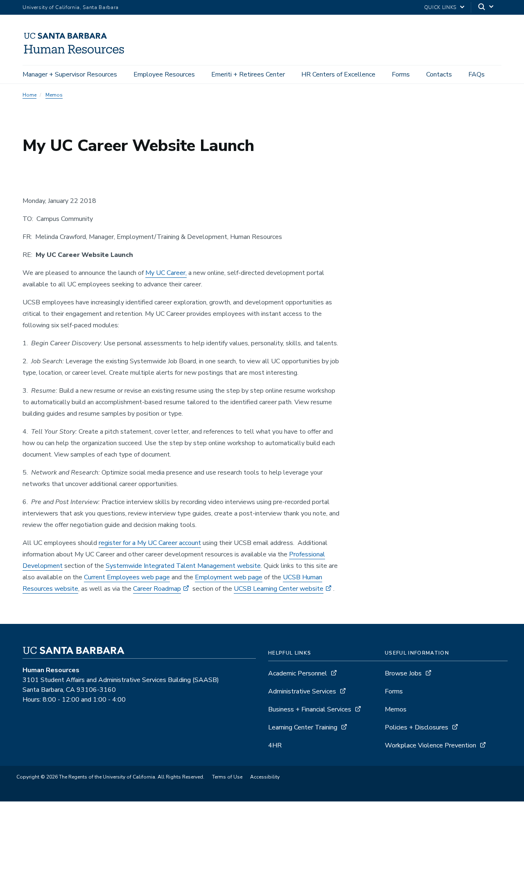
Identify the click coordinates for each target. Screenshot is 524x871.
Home (29, 95)
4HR (275, 745)
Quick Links (440, 7)
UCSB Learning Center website (278, 588)
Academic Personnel (297, 673)
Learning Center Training (302, 727)
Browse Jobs (403, 673)
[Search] (486, 7)
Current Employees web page (127, 577)
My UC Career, (166, 272)
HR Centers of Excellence (338, 74)
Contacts (439, 74)
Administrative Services (302, 691)
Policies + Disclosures (416, 727)
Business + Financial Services (309, 709)
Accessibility (265, 777)
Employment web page (228, 577)
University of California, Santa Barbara (71, 7)
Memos (54, 95)
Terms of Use (227, 777)
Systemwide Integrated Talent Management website (183, 565)
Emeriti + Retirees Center (248, 74)
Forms (401, 74)
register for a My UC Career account (150, 542)
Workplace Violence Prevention (430, 745)
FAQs (476, 74)
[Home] (78, 53)
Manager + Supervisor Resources (70, 74)
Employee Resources (164, 74)
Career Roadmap (157, 588)
